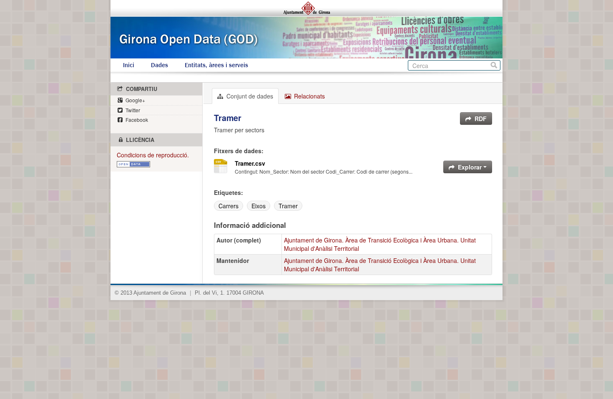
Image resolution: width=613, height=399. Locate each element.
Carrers (229, 206)
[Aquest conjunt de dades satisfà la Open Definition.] (133, 163)
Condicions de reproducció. (153, 155)
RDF (480, 118)
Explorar (469, 167)
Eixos (258, 206)
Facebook (136, 119)
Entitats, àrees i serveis (216, 65)
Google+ (134, 100)
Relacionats (308, 96)
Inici (128, 65)
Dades (159, 65)
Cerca (493, 65)
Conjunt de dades (249, 96)
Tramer (288, 206)
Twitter (132, 110)
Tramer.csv (250, 163)
